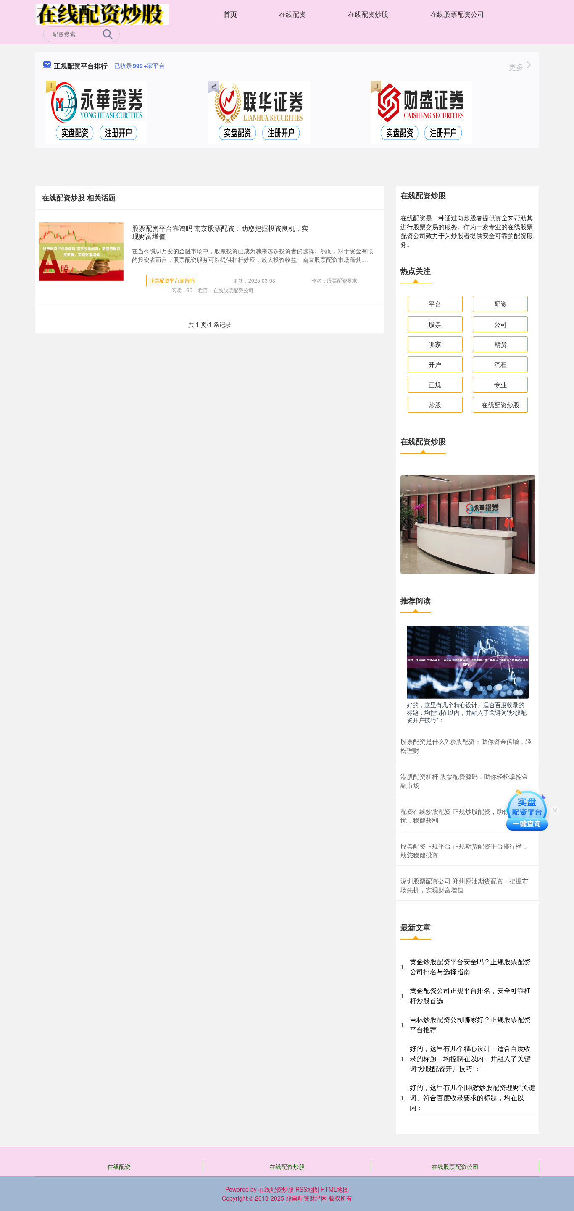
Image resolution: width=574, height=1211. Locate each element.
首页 (230, 14)
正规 (435, 384)
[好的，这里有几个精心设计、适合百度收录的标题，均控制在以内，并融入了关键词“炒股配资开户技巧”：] (468, 661)
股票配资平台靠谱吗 (172, 280)
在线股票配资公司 (457, 14)
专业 (500, 384)
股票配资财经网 (306, 1198)
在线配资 (292, 14)
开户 (435, 364)
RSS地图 (307, 1189)
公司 (500, 324)
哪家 (435, 344)
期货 (500, 344)
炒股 (435, 404)
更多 (517, 66)
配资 (500, 303)
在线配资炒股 (368, 14)
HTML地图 (335, 1189)
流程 (500, 364)
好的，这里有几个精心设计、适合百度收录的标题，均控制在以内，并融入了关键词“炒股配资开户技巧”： (467, 712)
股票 (435, 324)
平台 (435, 303)
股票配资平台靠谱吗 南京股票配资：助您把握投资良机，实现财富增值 (220, 232)
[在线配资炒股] (102, 13)
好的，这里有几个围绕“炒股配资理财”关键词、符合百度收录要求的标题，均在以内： (472, 1097)
